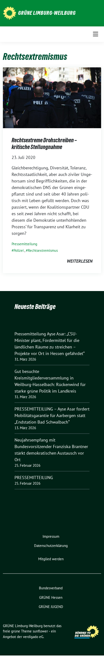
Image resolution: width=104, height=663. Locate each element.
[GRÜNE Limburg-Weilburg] (9, 13)
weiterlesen (79, 261)
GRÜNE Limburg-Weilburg (47, 13)
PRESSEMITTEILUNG (34, 477)
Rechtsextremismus (43, 250)
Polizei (19, 250)
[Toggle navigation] (95, 34)
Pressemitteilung (24, 244)
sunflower (40, 631)
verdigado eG (33, 636)
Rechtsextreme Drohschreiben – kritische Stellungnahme (44, 143)
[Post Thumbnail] (52, 97)
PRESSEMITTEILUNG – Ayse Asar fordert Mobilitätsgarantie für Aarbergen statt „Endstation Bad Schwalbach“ (52, 415)
